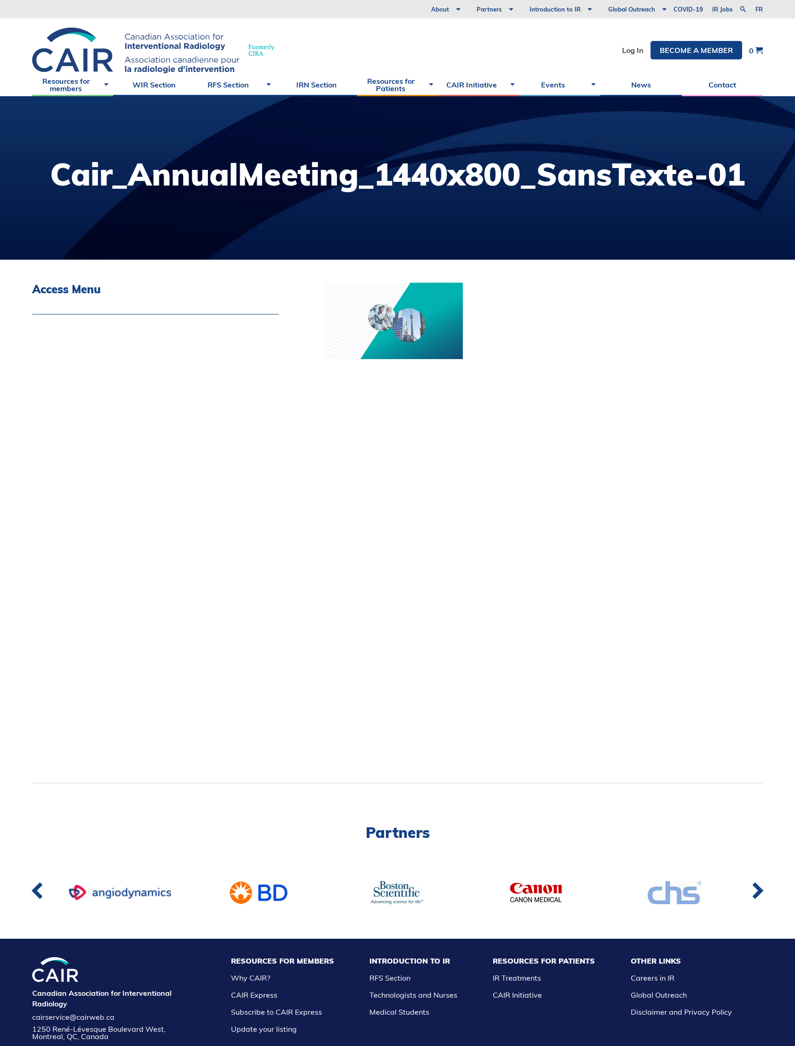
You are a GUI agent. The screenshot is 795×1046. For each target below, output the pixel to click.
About (440, 9)
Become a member (696, 50)
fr (759, 9)
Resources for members (66, 84)
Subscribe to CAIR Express (276, 1012)
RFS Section (228, 84)
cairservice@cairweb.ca (73, 1017)
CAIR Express (254, 995)
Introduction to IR (555, 9)
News (641, 84)
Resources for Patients (391, 84)
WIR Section (154, 84)
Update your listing (264, 1029)
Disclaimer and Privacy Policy (681, 1012)
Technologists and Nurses (413, 995)
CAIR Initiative (471, 84)
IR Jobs (722, 9)
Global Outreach (631, 9)
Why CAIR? (250, 977)
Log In (633, 50)
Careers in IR (652, 977)
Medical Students (399, 1012)
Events (553, 84)
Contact (722, 84)
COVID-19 (688, 9)
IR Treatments (517, 977)
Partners (489, 9)
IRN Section (316, 84)
